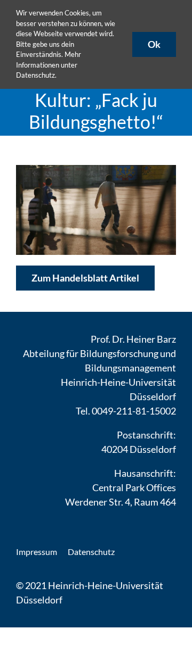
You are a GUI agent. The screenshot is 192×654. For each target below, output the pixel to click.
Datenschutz (35, 75)
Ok (154, 44)
